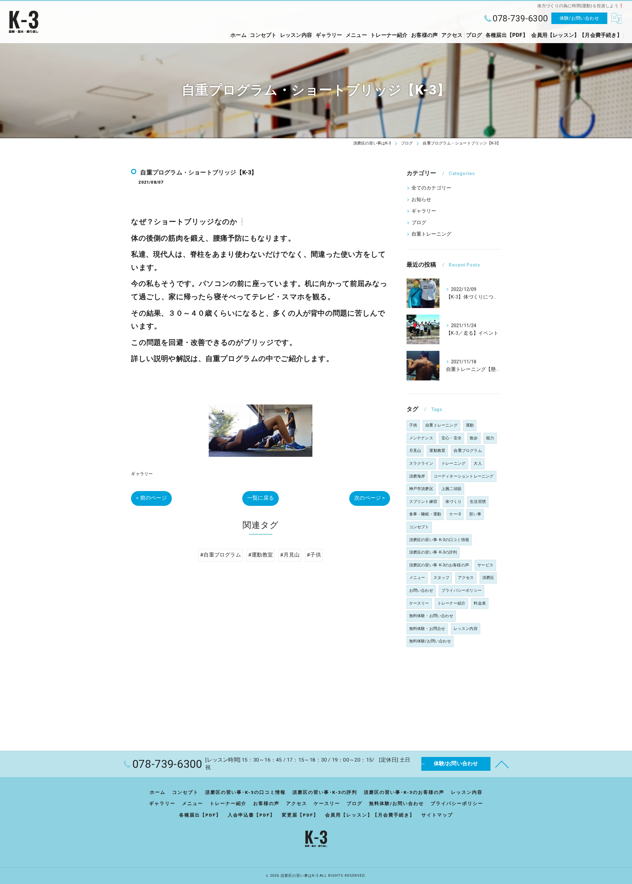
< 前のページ (151, 498)
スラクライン (421, 463)
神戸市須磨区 (421, 488)
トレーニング (453, 463)
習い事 (475, 514)
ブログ (419, 222)
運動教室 (437, 450)
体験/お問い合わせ (579, 18)
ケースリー (419, 603)
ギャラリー (142, 473)
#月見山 (290, 555)
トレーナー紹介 (451, 603)
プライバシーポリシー (461, 590)
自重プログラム (468, 450)
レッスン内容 (466, 628)
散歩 (474, 438)
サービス (485, 565)
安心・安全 (451, 438)
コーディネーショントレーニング (464, 476)
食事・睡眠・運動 (425, 514)
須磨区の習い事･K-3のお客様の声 (439, 565)
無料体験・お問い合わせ (431, 615)
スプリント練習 (423, 501)
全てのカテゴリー (431, 188)
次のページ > (369, 498)
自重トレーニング (431, 234)
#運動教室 (260, 555)
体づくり (453, 501)
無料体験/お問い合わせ (430, 641)
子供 (413, 425)
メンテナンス (421, 438)
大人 (478, 463)
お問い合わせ (421, 590)
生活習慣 (478, 501)
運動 (470, 425)
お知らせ (421, 199)
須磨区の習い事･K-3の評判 (433, 552)
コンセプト (419, 527)
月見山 (415, 450)
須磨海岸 (417, 476)
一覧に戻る (260, 498)
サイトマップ (437, 815)
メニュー (417, 577)
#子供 (314, 555)
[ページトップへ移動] (502, 763)
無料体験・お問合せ (427, 628)
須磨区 (488, 577)
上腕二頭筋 (451, 488)
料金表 (480, 603)
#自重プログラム (220, 555)
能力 (490, 438)
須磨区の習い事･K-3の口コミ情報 (439, 539)
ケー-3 (455, 514)
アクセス (466, 577)
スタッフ (442, 577)
